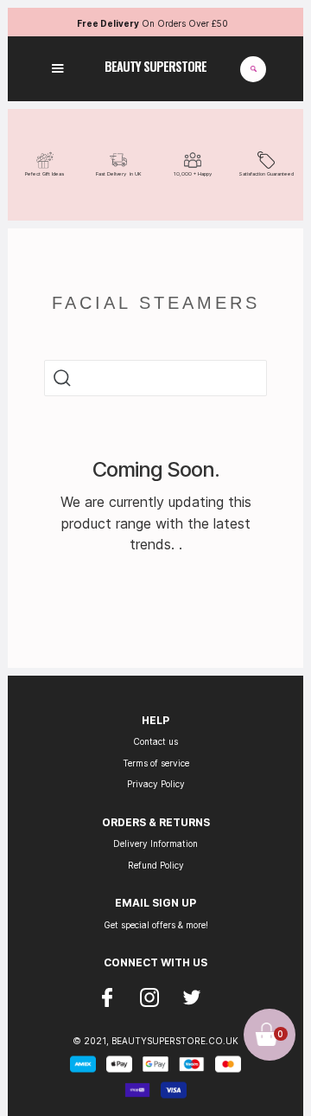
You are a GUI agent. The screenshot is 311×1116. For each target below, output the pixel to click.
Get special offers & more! (156, 925)
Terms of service (156, 763)
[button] (57, 69)
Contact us (155, 741)
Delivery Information (155, 843)
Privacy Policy (156, 784)
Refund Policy (156, 865)
